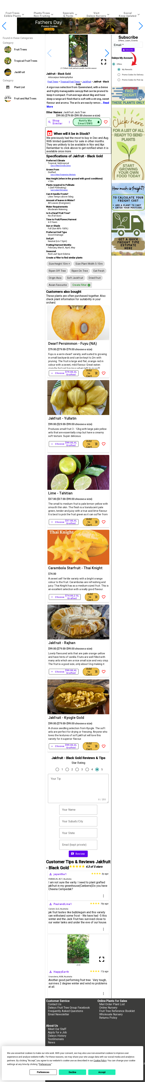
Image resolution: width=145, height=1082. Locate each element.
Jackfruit (86, 81)
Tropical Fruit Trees (70, 81)
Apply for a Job (57, 1032)
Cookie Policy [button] (100, 1060)
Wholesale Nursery (111, 1014)
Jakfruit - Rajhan (61, 643)
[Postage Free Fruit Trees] (128, 95)
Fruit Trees (53, 81)
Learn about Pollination (59, 190)
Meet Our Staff (57, 1029)
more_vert (103, 896)
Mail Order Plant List (112, 1004)
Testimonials (56, 1039)
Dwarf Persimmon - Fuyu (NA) (72, 343)
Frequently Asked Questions (65, 1011)
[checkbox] (59, 263)
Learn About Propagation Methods (63, 174)
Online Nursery (108, 1007)
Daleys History (57, 1035)
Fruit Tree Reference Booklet (117, 1011)
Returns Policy (108, 1017)
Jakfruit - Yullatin (62, 418)
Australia (67, 879)
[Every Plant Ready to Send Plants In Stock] (128, 144)
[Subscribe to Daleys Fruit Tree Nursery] (128, 59)
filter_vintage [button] (89, 285)
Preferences (43, 1072)
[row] (59, 264)
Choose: (63, 373)
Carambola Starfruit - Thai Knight (75, 568)
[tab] (14, 14)
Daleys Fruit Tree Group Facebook (69, 1007)
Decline (72, 1072)
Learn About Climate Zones (61, 165)
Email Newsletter (58, 1014)
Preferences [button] (45, 1064)
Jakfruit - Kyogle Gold (66, 717)
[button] (69, 32)
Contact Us (54, 1004)
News (51, 1042)
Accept (102, 1072)
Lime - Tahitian (60, 493)
